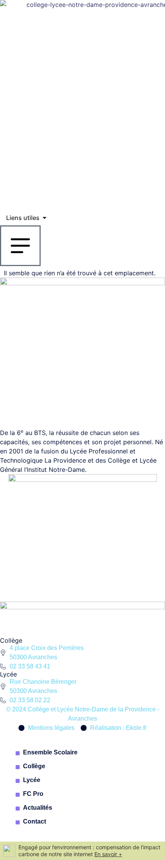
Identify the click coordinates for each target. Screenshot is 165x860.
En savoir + (108, 854)
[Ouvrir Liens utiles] (44, 217)
